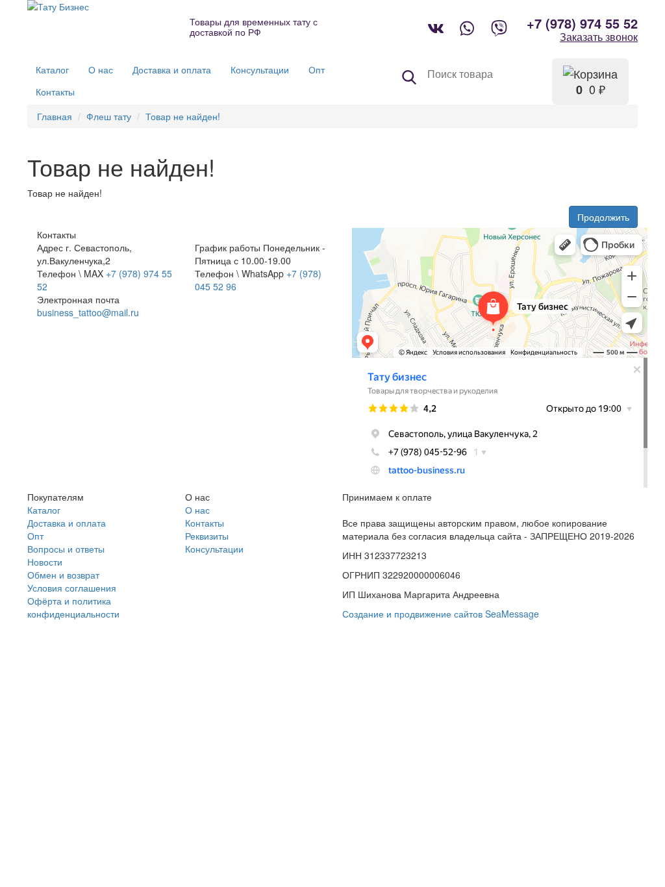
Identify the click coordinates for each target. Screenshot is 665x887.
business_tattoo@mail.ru (88, 312)
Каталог (43, 509)
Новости (44, 561)
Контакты (204, 522)
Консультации (214, 548)
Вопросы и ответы (66, 548)
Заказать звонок (599, 37)
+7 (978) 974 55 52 (582, 23)
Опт (35, 535)
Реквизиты (207, 535)
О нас (197, 509)
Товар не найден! (182, 116)
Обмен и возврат (63, 574)
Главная (54, 116)
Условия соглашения (71, 587)
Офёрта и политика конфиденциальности (73, 607)
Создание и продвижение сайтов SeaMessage (440, 613)
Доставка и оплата (66, 522)
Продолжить (603, 216)
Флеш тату (108, 116)
